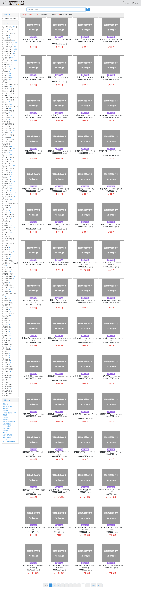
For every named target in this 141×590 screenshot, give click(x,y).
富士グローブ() (9, 228)
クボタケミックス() (11, 106)
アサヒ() (7, 364)
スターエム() (9, 161)
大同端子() (8, 170)
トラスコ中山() (10, 27)
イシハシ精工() (9, 267)
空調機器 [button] (6, 430)
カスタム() (8, 342)
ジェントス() (9, 214)
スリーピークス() (10, 314)
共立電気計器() (9, 391)
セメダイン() (9, 89)
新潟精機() (8, 327)
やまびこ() (8, 362)
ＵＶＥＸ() (8, 311)
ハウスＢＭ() (8, 270)
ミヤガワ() (8, 195)
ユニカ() (7, 71)
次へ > (100, 585)
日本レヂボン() (9, 181)
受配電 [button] (5, 415)
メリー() (7, 212)
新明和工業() (8, 345)
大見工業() (8, 78)
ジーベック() (9, 135)
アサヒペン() (9, 117)
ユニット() (8, 62)
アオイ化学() (8, 261)
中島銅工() (8, 349)
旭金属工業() (9, 40)
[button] (126, 3)
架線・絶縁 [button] (6, 437)
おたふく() (8, 177)
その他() (8, 29)
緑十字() (7, 80)
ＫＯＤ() (7, 208)
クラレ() (7, 373)
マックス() (8, 186)
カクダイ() (8, 316)
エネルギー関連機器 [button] (9, 441)
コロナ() (7, 351)
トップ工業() (9, 33)
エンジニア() (9, 139)
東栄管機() (8, 206)
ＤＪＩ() (7, 356)
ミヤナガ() (8, 172)
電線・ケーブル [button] (8, 404)
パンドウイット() (10, 69)
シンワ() (7, 75)
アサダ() (7, 113)
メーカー (6, 23)
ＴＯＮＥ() (8, 31)
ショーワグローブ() (11, 84)
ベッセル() (8, 45)
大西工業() (8, 237)
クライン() (8, 380)
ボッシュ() (8, 146)
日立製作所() (8, 387)
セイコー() (8, 371)
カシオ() (7, 358)
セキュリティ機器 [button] (8, 422)
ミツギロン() (8, 393)
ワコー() (7, 248)
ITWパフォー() (9, 230)
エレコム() (8, 254)
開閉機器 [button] (6, 411)
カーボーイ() (9, 91)
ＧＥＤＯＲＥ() (9, 278)
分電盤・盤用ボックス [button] (10, 413)
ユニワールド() (9, 148)
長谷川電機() (8, 369)
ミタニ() (7, 289)
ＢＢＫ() (7, 241)
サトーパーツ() (9, 252)
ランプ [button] (5, 439)
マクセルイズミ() (10, 276)
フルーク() (8, 336)
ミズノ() (7, 120)
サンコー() (8, 179)
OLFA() (7, 153)
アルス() (7, 283)
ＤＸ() (6, 245)
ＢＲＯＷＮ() (9, 217)
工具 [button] (4, 433)
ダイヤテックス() (10, 192)
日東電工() (8, 133)
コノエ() (7, 102)
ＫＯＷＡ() (8, 219)
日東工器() (8, 58)
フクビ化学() (8, 307)
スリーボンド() (9, 166)
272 (93, 585)
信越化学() (8, 225)
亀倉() (7, 221)
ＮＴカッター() (9, 384)
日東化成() (8, 378)
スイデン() (8, 223)
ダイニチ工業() (9, 287)
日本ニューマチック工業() (11, 264)
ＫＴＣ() (8, 36)
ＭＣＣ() (7, 82)
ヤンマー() (8, 389)
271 (88, 585)
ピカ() (7, 126)
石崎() (6, 318)
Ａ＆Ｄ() (7, 259)
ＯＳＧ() (7, 159)
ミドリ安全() (9, 100)
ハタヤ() (7, 95)
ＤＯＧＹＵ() (9, 243)
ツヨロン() (8, 115)
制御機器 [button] (6, 419)
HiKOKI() (8, 64)
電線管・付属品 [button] (8, 406)
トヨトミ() (8, 338)
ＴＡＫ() (7, 309)
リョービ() (8, 256)
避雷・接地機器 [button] (8, 435)
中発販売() (8, 175)
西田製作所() (8, 274)
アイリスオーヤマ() (11, 98)
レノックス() (8, 303)
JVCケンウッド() (9, 376)
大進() (6, 322)
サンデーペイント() (11, 203)
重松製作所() (9, 111)
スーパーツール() (10, 42)
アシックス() (9, 53)
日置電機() (8, 305)
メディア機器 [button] (7, 426)
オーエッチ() (9, 128)
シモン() (7, 73)
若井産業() (8, 300)
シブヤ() (7, 201)
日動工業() (8, 104)
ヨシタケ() (8, 199)
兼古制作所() (8, 285)
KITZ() (7, 122)
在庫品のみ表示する (10, 18)
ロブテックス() (10, 56)
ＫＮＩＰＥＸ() (9, 131)
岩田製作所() (8, 367)
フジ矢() (7, 250)
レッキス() (8, 155)
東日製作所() (9, 239)
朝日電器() (8, 360)
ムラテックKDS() (10, 142)
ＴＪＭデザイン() (10, 49)
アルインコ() (9, 157)
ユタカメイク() (10, 51)
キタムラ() (8, 382)
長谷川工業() (9, 124)
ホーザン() (8, 184)
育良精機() (8, 137)
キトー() (7, 109)
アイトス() (8, 272)
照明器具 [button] (6, 417)
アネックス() (9, 93)
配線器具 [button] (6, 408)
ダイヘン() (8, 347)
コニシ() (7, 67)
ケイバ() (7, 395)
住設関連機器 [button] (7, 424)
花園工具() (8, 340)
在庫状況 (6, 15)
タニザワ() (8, 188)
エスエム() (8, 334)
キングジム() (8, 320)
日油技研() (8, 292)
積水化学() (8, 86)
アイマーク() (9, 168)
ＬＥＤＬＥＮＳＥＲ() (10, 295)
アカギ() (7, 190)
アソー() (7, 210)
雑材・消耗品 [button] (7, 428)
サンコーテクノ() (10, 60)
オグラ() (7, 325)
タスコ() (7, 331)
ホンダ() (7, 298)
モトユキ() (8, 150)
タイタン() (8, 232)
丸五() (7, 144)
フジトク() (8, 164)
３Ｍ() (7, 38)
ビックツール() (9, 197)
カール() (7, 353)
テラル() (7, 281)
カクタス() (8, 329)
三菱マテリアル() (10, 47)
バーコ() (7, 234)
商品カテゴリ (8, 400)
